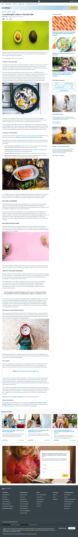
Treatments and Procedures (7, 506)
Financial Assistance (24, 506)
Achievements (39, 497)
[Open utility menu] (2, 1)
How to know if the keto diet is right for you (28, 371)
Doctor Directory (5, 499)
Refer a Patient (67, 494)
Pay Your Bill (22, 497)
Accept (71, 528)
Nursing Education (68, 503)
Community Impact (40, 499)
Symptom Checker (23, 494)
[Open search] (76, 1)
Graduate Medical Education (70, 499)
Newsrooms (38, 503)
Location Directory (6, 501)
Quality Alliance (39, 501)
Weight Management (64, 90)
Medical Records (23, 499)
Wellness (9, 11)
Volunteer (55, 494)
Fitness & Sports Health (59, 87)
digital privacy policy (31, 534)
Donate (54, 497)
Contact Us (38, 506)
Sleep (72, 87)
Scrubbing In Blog (23, 513)
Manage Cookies (62, 528)
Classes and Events (6, 494)
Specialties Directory (6, 503)
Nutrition (14, 11)
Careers (65, 497)
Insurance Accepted (24, 503)
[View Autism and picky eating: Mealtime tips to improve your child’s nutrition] (64, 64)
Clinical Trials (66, 508)
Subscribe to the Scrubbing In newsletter (12, 396)
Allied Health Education (68, 501)
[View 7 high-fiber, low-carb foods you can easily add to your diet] (39, 421)
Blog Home (4, 11)
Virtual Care (4, 497)
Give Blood (55, 499)
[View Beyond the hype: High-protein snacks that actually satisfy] (13, 421)
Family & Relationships (69, 83)
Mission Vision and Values (41, 494)
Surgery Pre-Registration (25, 510)
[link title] (39, 1)
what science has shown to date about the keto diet (28, 137)
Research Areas (67, 506)
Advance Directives (24, 508)
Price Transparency (24, 501)
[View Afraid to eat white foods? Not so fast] (64, 44)
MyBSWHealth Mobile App (7, 508)
